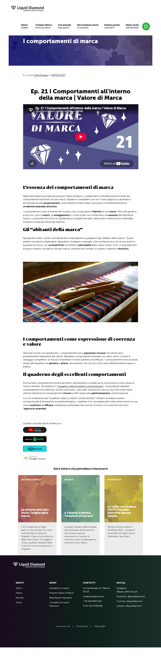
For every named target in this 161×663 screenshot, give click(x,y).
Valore (19, 593)
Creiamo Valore (43, 25)
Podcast (59, 75)
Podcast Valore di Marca (61, 593)
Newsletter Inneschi (59, 588)
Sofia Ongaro (40, 75)
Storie (19, 602)
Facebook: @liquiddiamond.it (131, 596)
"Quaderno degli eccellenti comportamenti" (80, 386)
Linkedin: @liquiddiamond (129, 606)
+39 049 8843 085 (92, 601)
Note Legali (99, 626)
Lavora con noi (63, 626)
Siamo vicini (132, 25)
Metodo (20, 598)
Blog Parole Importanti (60, 598)
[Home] (27, 8)
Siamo (24, 25)
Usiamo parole (112, 25)
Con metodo (64, 25)
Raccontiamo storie (87, 25)
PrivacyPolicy (82, 626)
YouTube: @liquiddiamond (129, 601)
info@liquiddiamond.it (93, 596)
